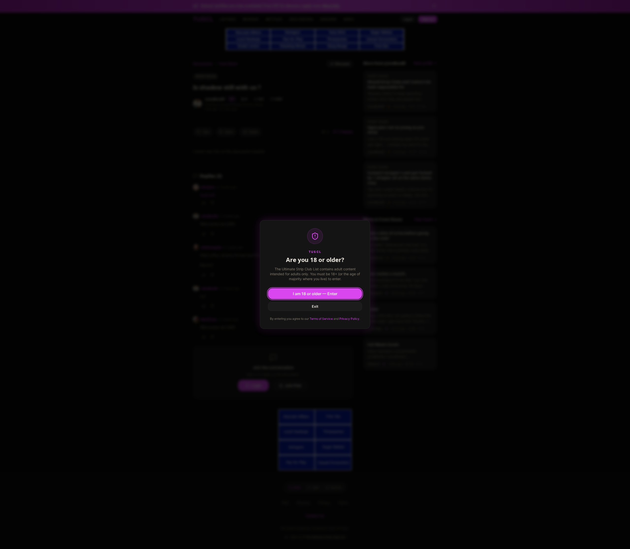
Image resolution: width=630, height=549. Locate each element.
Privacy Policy (349, 318)
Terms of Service (321, 318)
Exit (315, 306)
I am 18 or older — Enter (315, 293)
